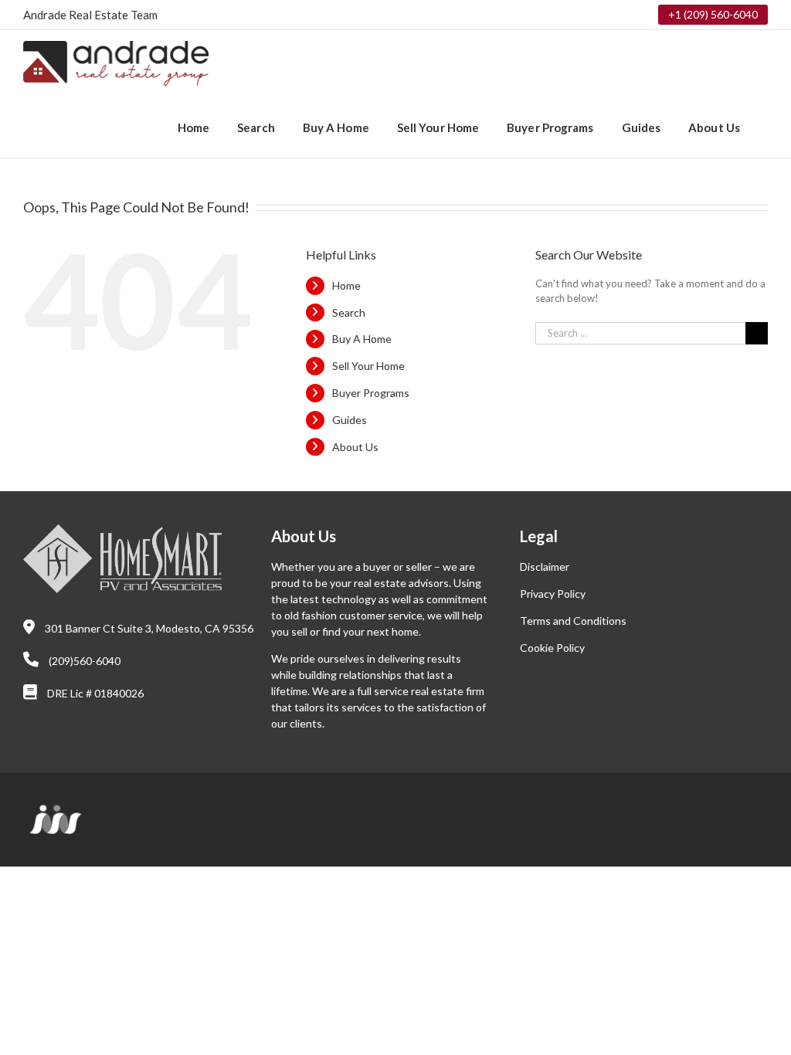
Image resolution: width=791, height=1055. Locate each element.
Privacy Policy (553, 593)
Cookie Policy (552, 647)
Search (348, 312)
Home (346, 285)
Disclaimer (544, 566)
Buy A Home (362, 338)
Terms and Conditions (573, 620)
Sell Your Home (368, 365)
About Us (355, 446)
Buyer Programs (370, 392)
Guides (349, 419)
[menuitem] (193, 126)
